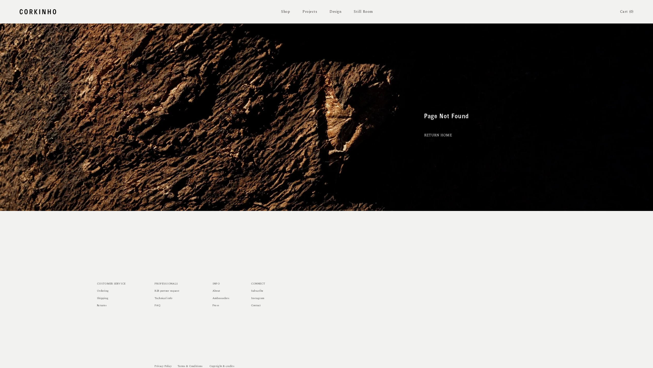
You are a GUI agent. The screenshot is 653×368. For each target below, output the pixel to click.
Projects (310, 11)
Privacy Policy (163, 366)
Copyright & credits (221, 366)
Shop (285, 11)
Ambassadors (220, 298)
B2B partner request (167, 291)
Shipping (102, 298)
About (216, 291)
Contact (256, 305)
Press (215, 305)
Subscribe (257, 291)
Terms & (183, 366)
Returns (102, 305)
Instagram (258, 298)
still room (363, 11)
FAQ (157, 305)
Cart (627, 11)
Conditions (196, 366)
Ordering (103, 291)
